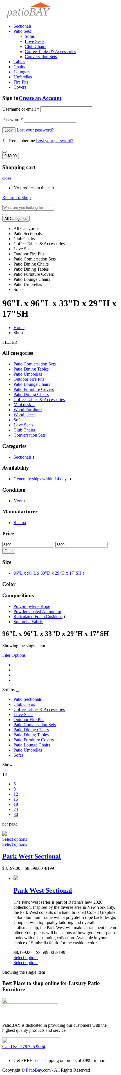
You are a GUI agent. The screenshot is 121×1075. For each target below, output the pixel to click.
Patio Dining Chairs (31, 394)
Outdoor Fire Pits (29, 379)
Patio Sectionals (28, 699)
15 (16, 799)
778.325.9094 (23, 1046)
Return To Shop (16, 197)
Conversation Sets (41, 56)
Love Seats (34, 41)
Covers (20, 87)
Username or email (20, 109)
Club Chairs (35, 46)
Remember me (22, 140)
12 (16, 794)
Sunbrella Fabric (28, 621)
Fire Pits (21, 82)
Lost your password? (35, 130)
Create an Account (40, 98)
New (18, 500)
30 (16, 814)
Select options (14, 842)
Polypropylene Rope (32, 606)
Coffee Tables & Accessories (50, 51)
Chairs (19, 66)
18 (16, 804)
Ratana (20, 522)
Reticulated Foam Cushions (38, 616)
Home (19, 327)
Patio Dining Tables (31, 369)
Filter (9, 551)
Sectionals (23, 26)
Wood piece (24, 414)
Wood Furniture (28, 409)
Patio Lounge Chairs (32, 384)
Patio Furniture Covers (34, 389)
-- (17, 689)
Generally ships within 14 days (41, 478)
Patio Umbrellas (28, 374)
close (6, 178)
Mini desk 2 (24, 404)
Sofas (30, 36)
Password (12, 119)
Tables (19, 61)
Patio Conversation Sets (35, 364)
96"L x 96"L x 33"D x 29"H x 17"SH (48, 573)
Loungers (22, 71)
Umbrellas (23, 77)
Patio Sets (22, 31)
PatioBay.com (38, 1070)
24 (16, 809)
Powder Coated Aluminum (37, 611)
